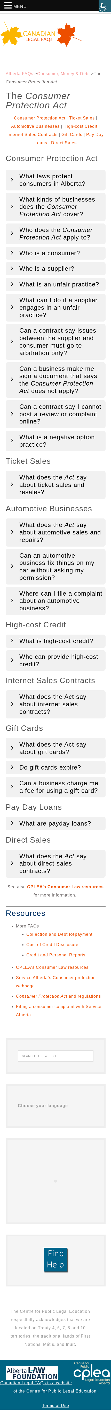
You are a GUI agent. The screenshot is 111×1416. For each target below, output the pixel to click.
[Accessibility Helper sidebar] (105, 6)
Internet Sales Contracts (32, 134)
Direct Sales (64, 143)
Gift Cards (71, 134)
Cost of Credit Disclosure (52, 944)
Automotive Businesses (35, 126)
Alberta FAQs (19, 73)
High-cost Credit (80, 126)
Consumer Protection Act (39, 118)
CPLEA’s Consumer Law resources (65, 887)
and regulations (58, 996)
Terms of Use (55, 1405)
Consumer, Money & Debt (63, 73)
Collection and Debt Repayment (59, 934)
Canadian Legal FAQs (55, 34)
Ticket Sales (82, 118)
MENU (20, 6)
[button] (8, 6)
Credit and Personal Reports (55, 955)
